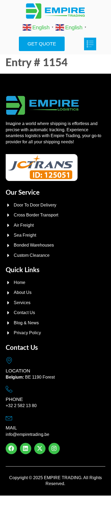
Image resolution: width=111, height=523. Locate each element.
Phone (14, 399)
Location (18, 370)
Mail (11, 428)
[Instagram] (54, 448)
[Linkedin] (25, 448)
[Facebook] (11, 448)
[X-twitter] (40, 448)
